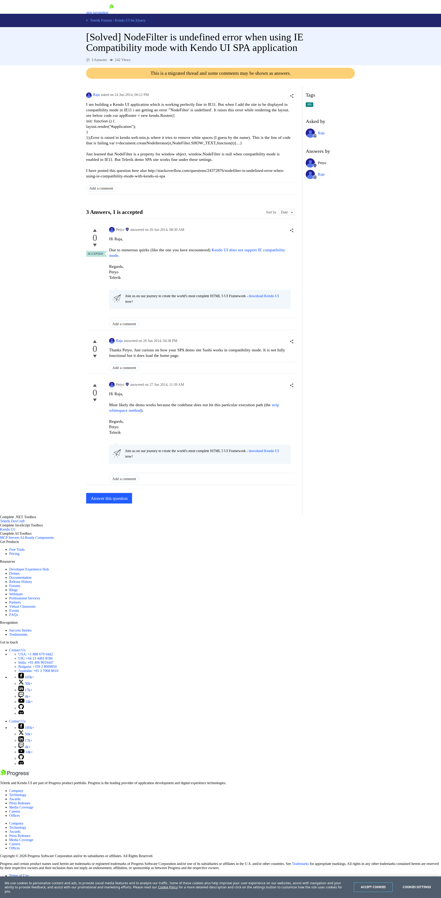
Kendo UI (7, 529)
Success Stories (20, 630)
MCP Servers (9, 538)
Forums (14, 586)
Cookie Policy (168, 887)
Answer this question (109, 498)
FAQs (13, 615)
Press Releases (19, 803)
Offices (14, 815)
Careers (14, 811)
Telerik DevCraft (12, 521)
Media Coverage (21, 807)
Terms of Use (19, 876)
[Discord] (21, 713)
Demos (14, 573)
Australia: (38, 671)
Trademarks (300, 864)
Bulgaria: (37, 667)
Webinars (16, 594)
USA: (35, 654)
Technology (17, 795)
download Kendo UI (264, 296)
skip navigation (97, 12)
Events (14, 611)
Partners (15, 602)
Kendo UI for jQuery (130, 20)
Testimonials (18, 634)
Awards (14, 799)
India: (36, 662)
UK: (35, 658)
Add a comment (101, 188)
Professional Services (24, 598)
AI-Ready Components (37, 538)
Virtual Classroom (22, 606)
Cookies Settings (417, 887)
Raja (96, 95)
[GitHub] (21, 708)
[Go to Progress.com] (15, 775)
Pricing (14, 554)
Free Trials (17, 549)
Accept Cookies (373, 887)
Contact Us (17, 650)
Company (16, 791)
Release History (20, 582)
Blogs (13, 590)
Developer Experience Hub (29, 569)
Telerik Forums (100, 20)
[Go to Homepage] (111, 12)
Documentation (20, 577)
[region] (220, 887)
